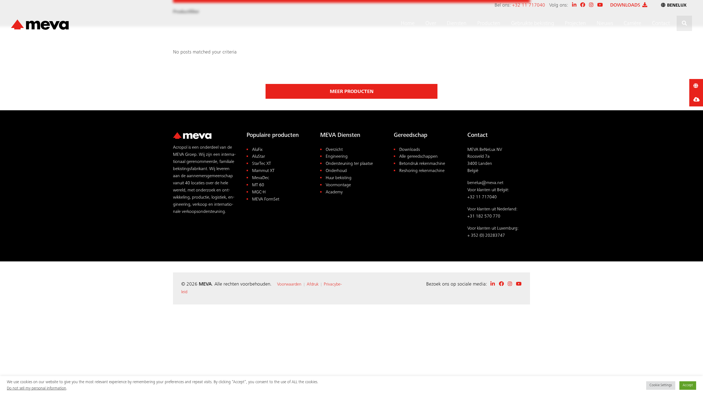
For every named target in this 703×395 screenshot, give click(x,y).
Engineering (337, 156)
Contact (661, 24)
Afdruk (313, 284)
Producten (488, 24)
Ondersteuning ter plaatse (349, 164)
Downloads (409, 150)
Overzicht (334, 150)
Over (430, 24)
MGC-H (259, 192)
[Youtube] (600, 5)
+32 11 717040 (528, 5)
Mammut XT (263, 171)
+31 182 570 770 (483, 216)
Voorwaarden (289, 284)
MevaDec (260, 178)
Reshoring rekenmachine (422, 171)
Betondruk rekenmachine (422, 164)
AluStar (258, 156)
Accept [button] (688, 385)
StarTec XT (261, 164)
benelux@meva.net (485, 183)
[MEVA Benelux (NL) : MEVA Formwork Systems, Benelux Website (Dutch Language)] (40, 24)
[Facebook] (582, 5)
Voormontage (338, 185)
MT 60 (258, 185)
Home (408, 24)
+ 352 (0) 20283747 (486, 235)
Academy (334, 192)
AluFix (257, 150)
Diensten (457, 24)
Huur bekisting (339, 178)
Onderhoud (336, 171)
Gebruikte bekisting (532, 24)
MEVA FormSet (265, 199)
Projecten (575, 24)
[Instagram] (591, 5)
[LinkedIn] (574, 5)
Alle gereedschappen (418, 156)
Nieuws (605, 24)
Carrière (632, 24)
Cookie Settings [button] (660, 385)
